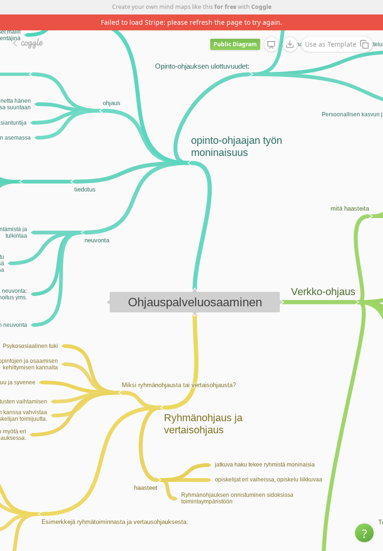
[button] (364, 532)
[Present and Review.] (271, 44)
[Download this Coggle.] (290, 44)
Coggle (261, 7)
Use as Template (330, 44)
